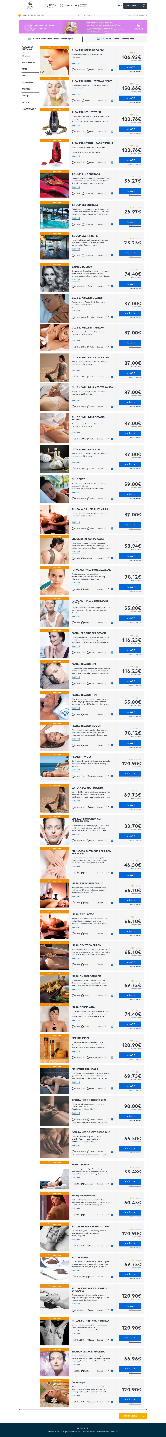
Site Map (112, 1432)
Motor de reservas (102, 1432)
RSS (117, 1432)
